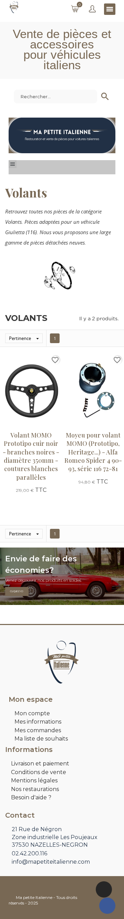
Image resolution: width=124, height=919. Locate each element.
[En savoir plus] (31, 502)
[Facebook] (107, 906)
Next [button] (105, 135)
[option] (62, 135)
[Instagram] (104, 889)
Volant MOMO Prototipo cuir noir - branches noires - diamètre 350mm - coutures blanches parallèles (31, 456)
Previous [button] (19, 135)
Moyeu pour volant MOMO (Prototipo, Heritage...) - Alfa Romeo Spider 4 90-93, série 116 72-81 (93, 452)
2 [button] (65, 148)
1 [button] (58, 148)
